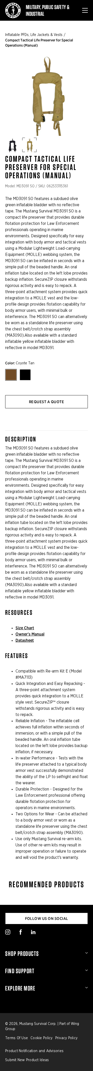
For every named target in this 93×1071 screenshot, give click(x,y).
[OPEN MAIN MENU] (85, 10)
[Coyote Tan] (11, 375)
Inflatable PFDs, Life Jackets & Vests (34, 35)
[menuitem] (46, 953)
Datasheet (25, 640)
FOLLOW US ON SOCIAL (46, 918)
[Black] (25, 375)
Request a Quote (46, 402)
